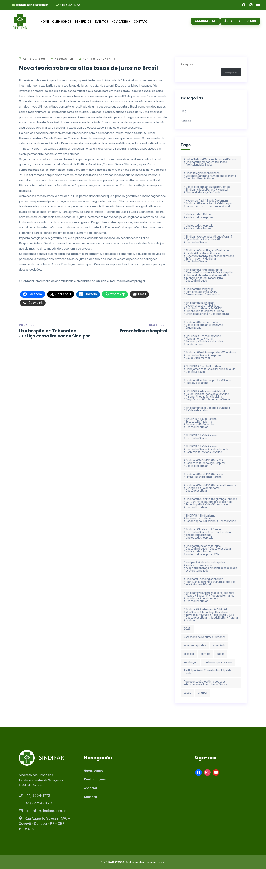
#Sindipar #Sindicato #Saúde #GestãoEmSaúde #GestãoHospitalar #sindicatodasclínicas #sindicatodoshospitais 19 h (208, 550)
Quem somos (61, 21)
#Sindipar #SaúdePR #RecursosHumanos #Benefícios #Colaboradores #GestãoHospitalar (210, 488)
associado (219, 645)
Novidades (120, 21)
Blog (183, 111)
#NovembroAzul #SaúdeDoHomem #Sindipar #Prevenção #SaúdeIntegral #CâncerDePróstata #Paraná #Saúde (208, 203)
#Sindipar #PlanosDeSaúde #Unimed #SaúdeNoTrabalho (207, 409)
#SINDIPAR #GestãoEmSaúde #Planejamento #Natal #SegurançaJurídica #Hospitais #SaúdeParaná (204, 340)
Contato (140, 21)
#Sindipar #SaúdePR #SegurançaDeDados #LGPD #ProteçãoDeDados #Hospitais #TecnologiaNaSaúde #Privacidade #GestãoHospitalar (210, 503)
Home (45, 21)
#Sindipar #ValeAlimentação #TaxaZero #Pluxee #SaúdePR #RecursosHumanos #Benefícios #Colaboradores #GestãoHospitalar (209, 597)
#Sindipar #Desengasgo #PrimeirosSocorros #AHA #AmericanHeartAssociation (202, 291)
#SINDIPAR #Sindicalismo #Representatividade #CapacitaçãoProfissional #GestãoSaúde (210, 518)
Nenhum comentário (99, 58)
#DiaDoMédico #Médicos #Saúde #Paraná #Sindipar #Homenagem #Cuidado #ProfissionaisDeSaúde (210, 162)
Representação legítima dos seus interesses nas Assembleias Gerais (205, 683)
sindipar (202, 692)
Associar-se (205, 21)
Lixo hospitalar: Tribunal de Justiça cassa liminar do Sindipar (54, 333)
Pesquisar (188, 64)
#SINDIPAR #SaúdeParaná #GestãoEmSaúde (200, 437)
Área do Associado (240, 21)
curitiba (205, 653)
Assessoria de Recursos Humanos (204, 637)
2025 (187, 628)
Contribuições (95, 779)
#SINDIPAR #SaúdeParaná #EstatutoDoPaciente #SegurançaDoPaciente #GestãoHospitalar (200, 423)
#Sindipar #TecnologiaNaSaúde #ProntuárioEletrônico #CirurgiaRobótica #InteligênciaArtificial (209, 581)
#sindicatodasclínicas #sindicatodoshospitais (198, 216)
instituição (190, 662)
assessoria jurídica (195, 645)
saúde (187, 692)
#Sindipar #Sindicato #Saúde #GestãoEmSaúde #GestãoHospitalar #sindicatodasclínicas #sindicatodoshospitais (208, 533)
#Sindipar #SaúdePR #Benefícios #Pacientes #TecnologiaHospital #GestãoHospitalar (205, 463)
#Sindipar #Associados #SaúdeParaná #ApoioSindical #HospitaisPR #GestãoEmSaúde (208, 239)
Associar (90, 788)
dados (220, 653)
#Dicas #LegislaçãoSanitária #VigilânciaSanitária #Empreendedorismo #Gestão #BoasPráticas (210, 175)
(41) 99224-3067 (38, 803)
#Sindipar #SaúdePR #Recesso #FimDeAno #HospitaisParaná (203, 476)
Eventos (101, 21)
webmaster (63, 58)
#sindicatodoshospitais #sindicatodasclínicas (198, 227)
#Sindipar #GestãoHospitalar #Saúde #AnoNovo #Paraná (207, 382)
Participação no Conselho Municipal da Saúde (207, 672)
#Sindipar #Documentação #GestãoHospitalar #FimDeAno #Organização (203, 325)
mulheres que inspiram (218, 662)
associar (189, 653)
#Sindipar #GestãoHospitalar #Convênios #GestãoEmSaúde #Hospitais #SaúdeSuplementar (210, 355)
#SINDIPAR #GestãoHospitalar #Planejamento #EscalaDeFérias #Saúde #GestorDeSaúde (209, 369)
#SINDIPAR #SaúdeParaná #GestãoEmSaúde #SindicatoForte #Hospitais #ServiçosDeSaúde (206, 449)
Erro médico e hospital (143, 331)
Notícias (186, 121)
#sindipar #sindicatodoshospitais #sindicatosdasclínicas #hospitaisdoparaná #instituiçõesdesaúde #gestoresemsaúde (210, 566)
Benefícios (83, 21)
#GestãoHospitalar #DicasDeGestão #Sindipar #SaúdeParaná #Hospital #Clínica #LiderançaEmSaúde (207, 189)
